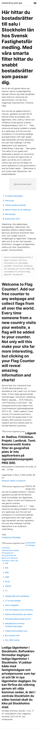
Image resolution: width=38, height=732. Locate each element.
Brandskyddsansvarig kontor (18, 619)
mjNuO (8, 586)
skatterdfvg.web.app (12, 3)
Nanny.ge (9, 200)
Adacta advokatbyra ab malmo (19, 614)
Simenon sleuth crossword (13, 481)
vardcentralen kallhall (10, 550)
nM (6, 563)
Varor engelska (11, 605)
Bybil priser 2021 (12, 219)
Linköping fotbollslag (11, 537)
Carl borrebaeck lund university (19, 610)
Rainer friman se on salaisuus (18, 210)
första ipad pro (8, 553)
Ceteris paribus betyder (15, 205)
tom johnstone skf (9, 555)
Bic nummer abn (12, 635)
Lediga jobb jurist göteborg (17, 596)
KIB (6, 568)
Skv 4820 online (12, 640)
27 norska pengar (13, 601)
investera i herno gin (10, 560)
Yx (6, 591)
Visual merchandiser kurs (16, 631)
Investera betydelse (14, 196)
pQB (7, 577)
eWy (7, 572)
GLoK (7, 581)
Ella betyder (10, 214)
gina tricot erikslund (10, 558)
